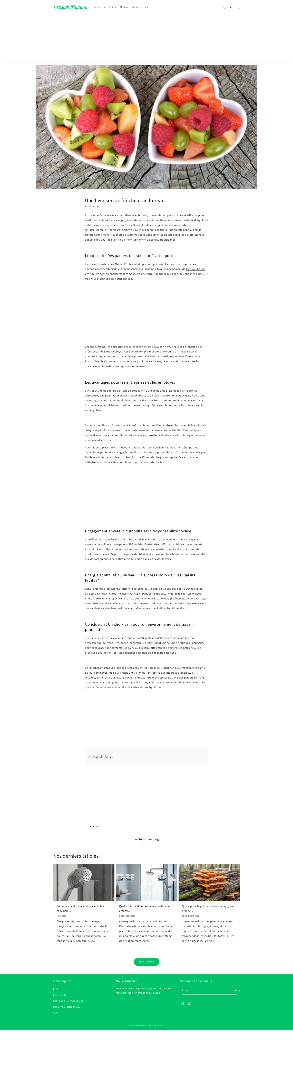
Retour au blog (148, 839)
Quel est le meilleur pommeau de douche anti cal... (144, 908)
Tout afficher (146, 961)
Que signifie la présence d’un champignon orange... (208, 908)
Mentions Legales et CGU (67, 1007)
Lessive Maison (141, 1025)
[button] (99, 7)
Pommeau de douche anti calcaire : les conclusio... (80, 908)
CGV (55, 1013)
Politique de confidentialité (68, 1001)
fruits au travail (195, 269)
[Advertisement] (146, 39)
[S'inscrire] (235, 991)
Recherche (59, 989)
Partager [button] (93, 826)
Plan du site (59, 995)
